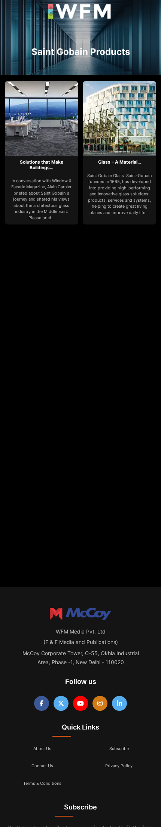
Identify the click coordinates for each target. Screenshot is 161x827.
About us (42, 748)
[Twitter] (61, 703)
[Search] (147, 13)
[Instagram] (99, 703)
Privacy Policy (119, 765)
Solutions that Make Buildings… (41, 164)
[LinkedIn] (119, 703)
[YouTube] (80, 703)
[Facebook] (41, 703)
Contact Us (42, 765)
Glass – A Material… (119, 162)
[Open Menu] (11, 13)
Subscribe (119, 748)
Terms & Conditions (42, 783)
